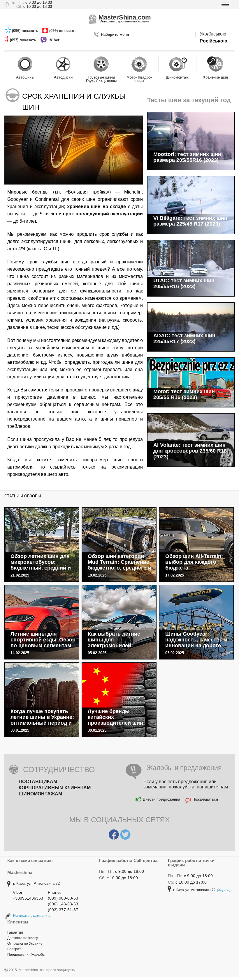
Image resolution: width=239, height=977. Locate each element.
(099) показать (63, 31)
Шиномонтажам (40, 793)
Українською (213, 33)
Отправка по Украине (25, 943)
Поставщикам (38, 781)
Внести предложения (161, 799)
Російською (213, 40)
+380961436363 (28, 898)
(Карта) (224, 890)
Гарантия (15, 932)
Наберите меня (115, 34)
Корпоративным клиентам (55, 787)
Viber (55, 40)
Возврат (14, 949)
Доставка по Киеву (22, 938)
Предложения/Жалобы (26, 955)
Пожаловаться (205, 799)
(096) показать (25, 31)
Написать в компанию (31, 916)
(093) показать (23, 40)
